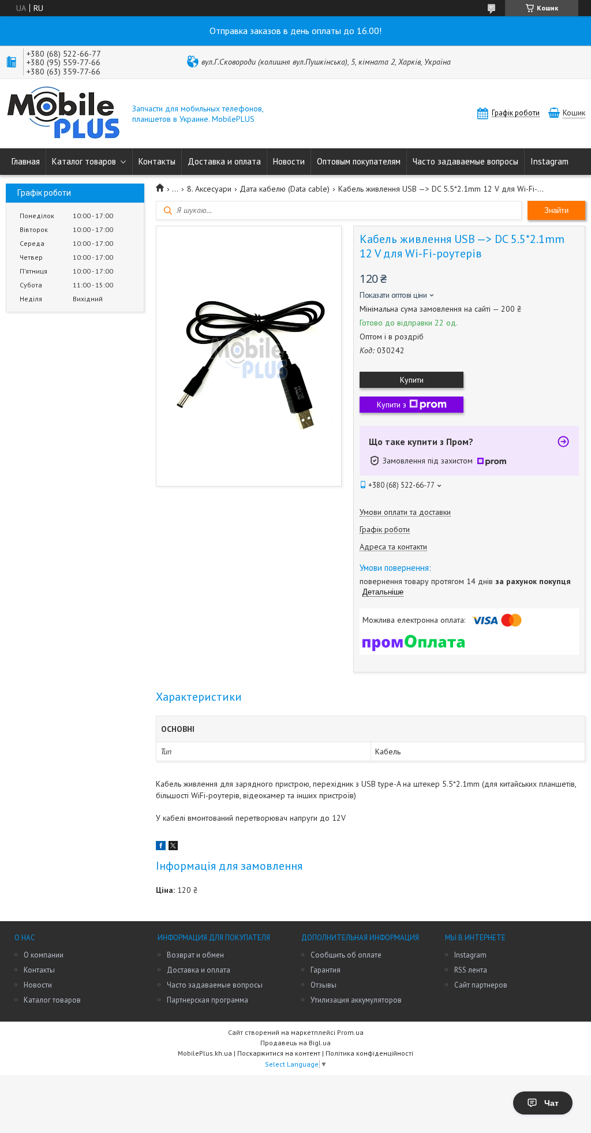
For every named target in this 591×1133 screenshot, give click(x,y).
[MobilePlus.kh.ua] (63, 114)
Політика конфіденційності (369, 1053)
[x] (173, 847)
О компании (43, 955)
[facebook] (161, 847)
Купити (412, 380)
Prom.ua (350, 1032)
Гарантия (326, 970)
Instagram (549, 161)
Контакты (157, 161)
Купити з (391, 404)
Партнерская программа (207, 1000)
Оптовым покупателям (359, 161)
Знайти (556, 210)
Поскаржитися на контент (278, 1053)
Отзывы (323, 985)
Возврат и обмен (195, 955)
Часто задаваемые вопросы (465, 161)
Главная (26, 161)
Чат (551, 1103)
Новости (289, 161)
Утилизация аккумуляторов (356, 1000)
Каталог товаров (84, 161)
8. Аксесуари (209, 189)
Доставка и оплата (224, 161)
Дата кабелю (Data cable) (285, 189)
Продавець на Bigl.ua (295, 1042)
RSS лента (470, 970)
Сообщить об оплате (346, 955)
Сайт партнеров (480, 985)
